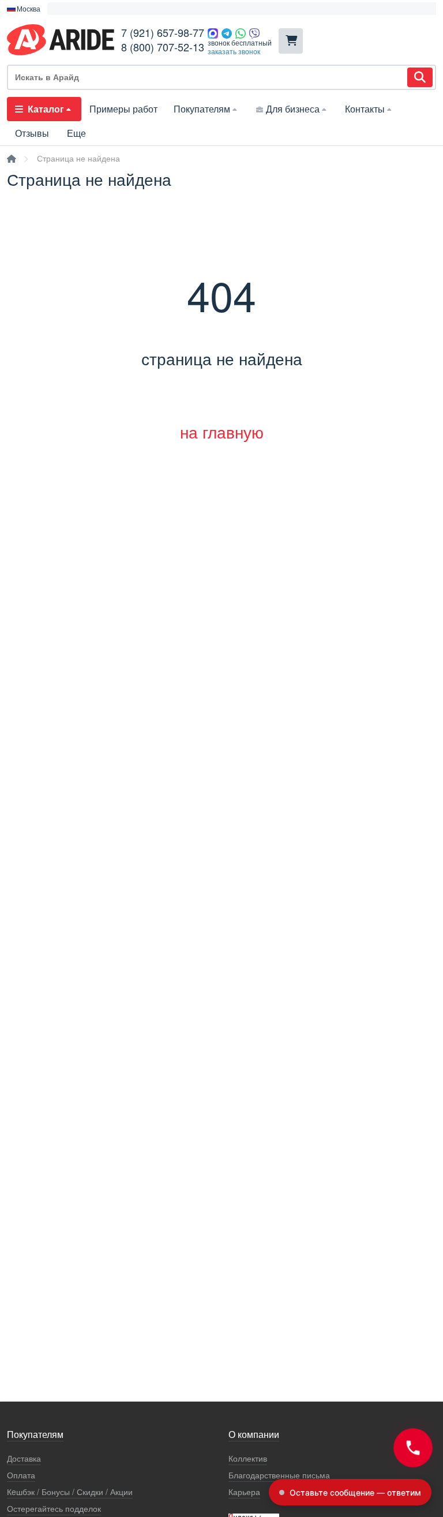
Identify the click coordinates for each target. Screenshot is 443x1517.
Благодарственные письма (279, 1475)
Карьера (244, 1491)
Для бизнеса (293, 108)
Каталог (46, 108)
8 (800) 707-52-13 (162, 46)
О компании (253, 1435)
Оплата (21, 1475)
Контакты (365, 108)
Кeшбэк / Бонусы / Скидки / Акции (70, 1491)
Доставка (24, 1458)
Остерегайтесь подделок (54, 1508)
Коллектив (247, 1458)
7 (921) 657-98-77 (162, 32)
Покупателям (202, 108)
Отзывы (32, 133)
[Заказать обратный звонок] (413, 1448)
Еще (76, 133)
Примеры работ (123, 108)
